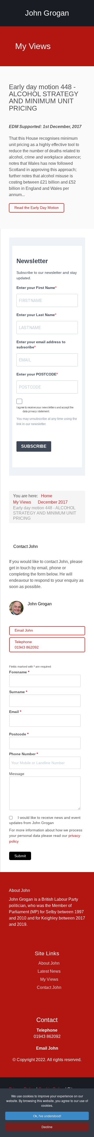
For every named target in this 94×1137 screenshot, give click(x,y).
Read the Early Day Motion (36, 207)
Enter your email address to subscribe (41, 344)
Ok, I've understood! (47, 1116)
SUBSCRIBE (33, 446)
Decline (47, 1126)
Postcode (18, 734)
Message (16, 774)
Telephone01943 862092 (27, 645)
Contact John (49, 987)
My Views (49, 979)
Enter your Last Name (35, 315)
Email (15, 712)
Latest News (49, 971)
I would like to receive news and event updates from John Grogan (44, 820)
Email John (24, 630)
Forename (19, 672)
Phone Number (23, 754)
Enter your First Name (35, 288)
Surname (18, 692)
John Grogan (47, 13)
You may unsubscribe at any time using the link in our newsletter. (46, 421)
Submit (20, 856)
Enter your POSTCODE (36, 374)
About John (49, 963)
